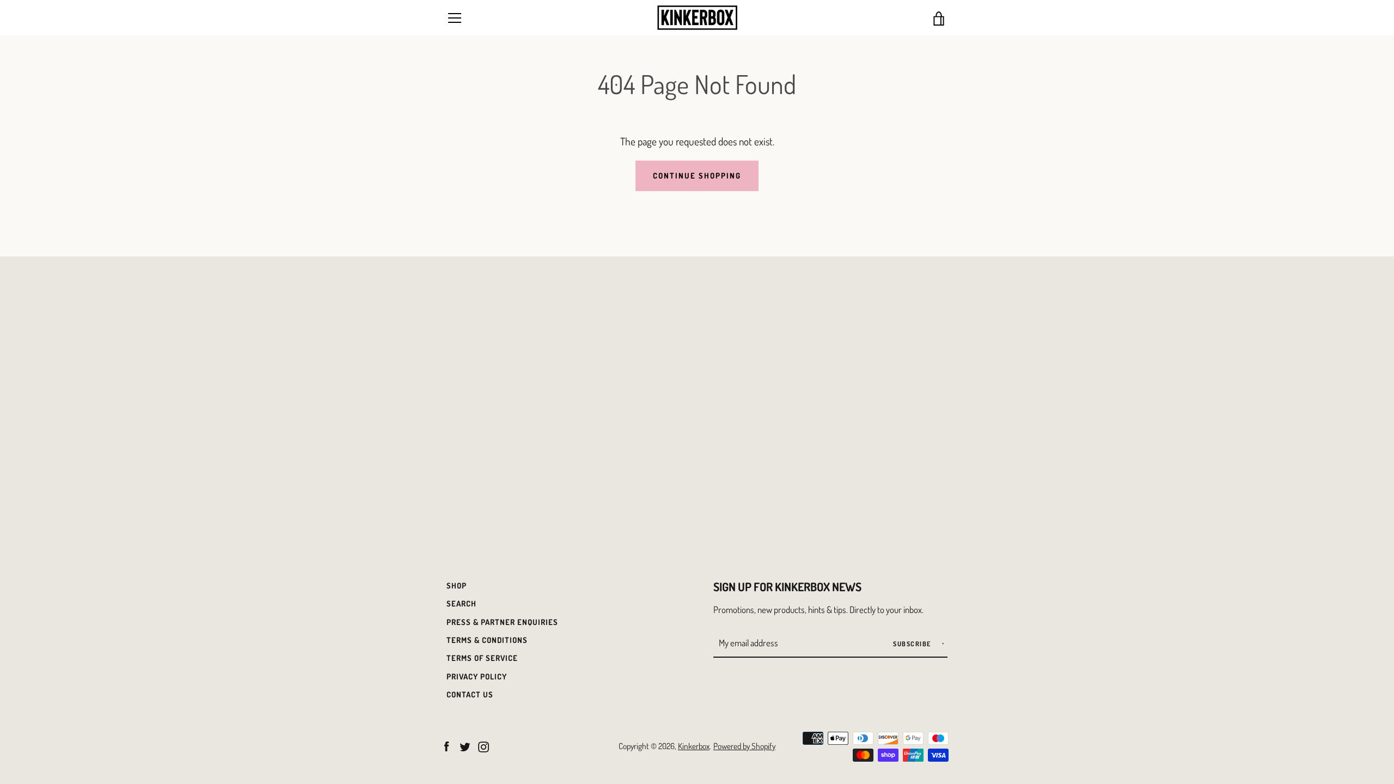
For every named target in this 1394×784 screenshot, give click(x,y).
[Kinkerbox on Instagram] (483, 745)
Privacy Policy (477, 676)
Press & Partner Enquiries (502, 622)
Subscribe (913, 644)
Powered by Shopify (744, 745)
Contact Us (470, 694)
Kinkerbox (694, 745)
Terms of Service (482, 658)
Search (461, 603)
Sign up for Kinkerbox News (787, 586)
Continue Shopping (697, 175)
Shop (457, 585)
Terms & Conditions (487, 640)
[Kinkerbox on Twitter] (465, 745)
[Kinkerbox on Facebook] (446, 745)
